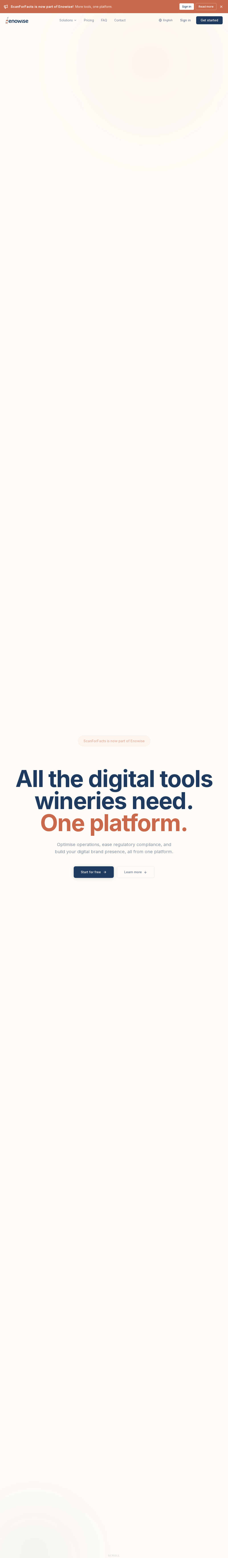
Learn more (133, 872)
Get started (209, 20)
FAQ (104, 20)
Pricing (89, 20)
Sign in (186, 6)
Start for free (91, 872)
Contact (120, 20)
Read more (206, 6)
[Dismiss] (221, 7)
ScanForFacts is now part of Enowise (114, 741)
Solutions (66, 20)
